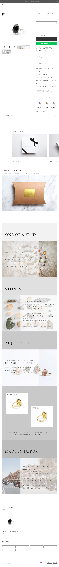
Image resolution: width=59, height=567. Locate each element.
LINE (12, 115)
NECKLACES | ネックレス (50, 546)
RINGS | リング (36, 546)
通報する (55, 115)
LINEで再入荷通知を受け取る (46, 43)
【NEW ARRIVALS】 (9, 546)
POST (4, 115)
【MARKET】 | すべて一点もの (23, 546)
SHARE (8, 115)
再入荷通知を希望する (46, 39)
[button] (48, 146)
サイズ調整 (38, 20)
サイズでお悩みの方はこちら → (41, 35)
